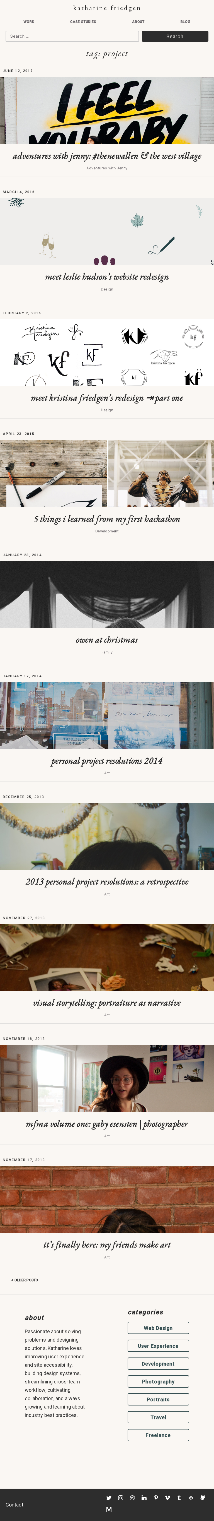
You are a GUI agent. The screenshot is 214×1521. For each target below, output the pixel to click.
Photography (158, 1382)
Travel (158, 1417)
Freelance (158, 1435)
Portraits (158, 1399)
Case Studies (83, 22)
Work (28, 22)
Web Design (158, 1328)
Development (158, 1364)
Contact (14, 1505)
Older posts (26, 1280)
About (138, 22)
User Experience (158, 1346)
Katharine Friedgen (107, 7)
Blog (186, 22)
